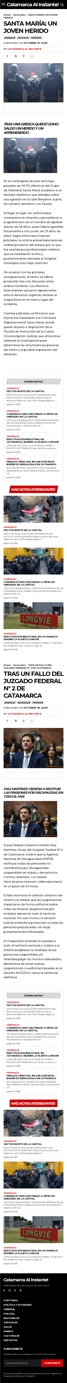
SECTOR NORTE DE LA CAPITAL (25, 391)
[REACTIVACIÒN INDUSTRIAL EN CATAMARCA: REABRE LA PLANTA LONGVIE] (33, 615)
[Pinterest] (23, 56)
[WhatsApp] (31, 56)
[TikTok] (15, 1290)
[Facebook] (7, 56)
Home (7, 15)
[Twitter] (15, 56)
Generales (19, 15)
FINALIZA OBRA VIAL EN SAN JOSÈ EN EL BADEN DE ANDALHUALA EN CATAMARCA (31, 463)
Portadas (36, 37)
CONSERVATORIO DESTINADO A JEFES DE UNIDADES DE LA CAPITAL (32, 415)
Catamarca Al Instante (24, 48)
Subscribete (52, 1363)
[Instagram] (9, 1290)
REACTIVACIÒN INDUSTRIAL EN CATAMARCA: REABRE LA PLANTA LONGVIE (32, 440)
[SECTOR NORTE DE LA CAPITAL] (33, 509)
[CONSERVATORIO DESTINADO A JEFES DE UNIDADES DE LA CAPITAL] (33, 561)
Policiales (23, 37)
